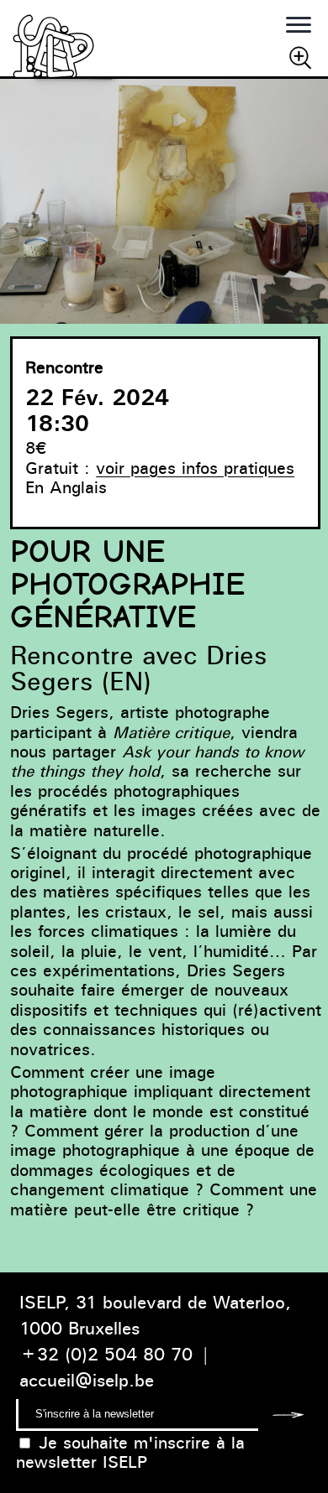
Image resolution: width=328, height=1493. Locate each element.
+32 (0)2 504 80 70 (106, 1354)
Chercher (300, 57)
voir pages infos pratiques (195, 468)
